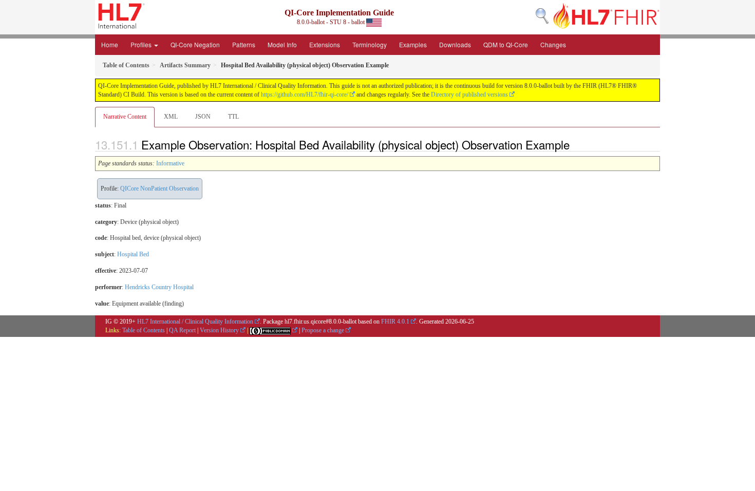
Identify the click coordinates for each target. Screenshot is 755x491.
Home (109, 44)
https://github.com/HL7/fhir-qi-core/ (304, 94)
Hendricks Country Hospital (159, 287)
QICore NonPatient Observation (159, 188)
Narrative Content (124, 116)
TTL (233, 116)
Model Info (282, 44)
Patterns (243, 44)
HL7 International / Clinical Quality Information (195, 321)
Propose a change (322, 330)
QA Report (182, 330)
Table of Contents (143, 330)
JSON (203, 116)
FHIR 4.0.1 (395, 321)
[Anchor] (575, 144)
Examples (413, 44)
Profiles (141, 44)
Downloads (455, 44)
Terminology (369, 44)
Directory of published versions (469, 94)
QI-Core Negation (195, 44)
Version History (219, 330)
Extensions (324, 44)
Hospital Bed (133, 254)
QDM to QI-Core (505, 44)
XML (171, 116)
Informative (170, 163)
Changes (553, 44)
